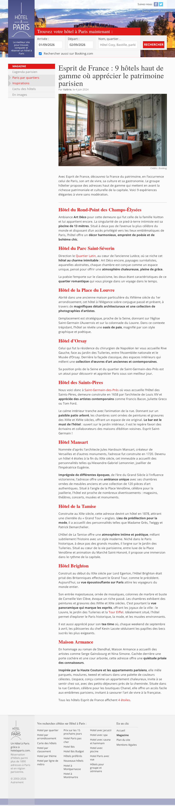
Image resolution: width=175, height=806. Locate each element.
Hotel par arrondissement (46, 736)
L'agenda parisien (24, 72)
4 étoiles (124, 700)
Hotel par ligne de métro (47, 762)
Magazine (19, 66)
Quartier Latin (86, 256)
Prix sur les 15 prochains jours (73, 732)
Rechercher (153, 44)
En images (19, 95)
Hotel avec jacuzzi (100, 730)
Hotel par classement (44, 749)
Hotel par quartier (47, 730)
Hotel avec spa (99, 735)
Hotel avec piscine (96, 749)
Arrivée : (43, 39)
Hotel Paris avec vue (99, 757)
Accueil (121, 730)
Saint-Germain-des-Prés (102, 390)
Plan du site (123, 740)
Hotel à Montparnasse (72, 767)
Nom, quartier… (109, 39)
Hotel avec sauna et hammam (100, 741)
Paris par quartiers (25, 77)
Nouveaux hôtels (73, 761)
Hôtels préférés (73, 756)
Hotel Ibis (69, 746)
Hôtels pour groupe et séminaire (97, 768)
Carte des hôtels (47, 743)
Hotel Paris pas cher (73, 740)
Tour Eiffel (116, 612)
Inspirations (20, 83)
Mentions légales (127, 745)
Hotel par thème (47, 756)
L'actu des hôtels (24, 89)
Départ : (73, 39)
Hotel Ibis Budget (74, 751)
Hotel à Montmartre (71, 775)
